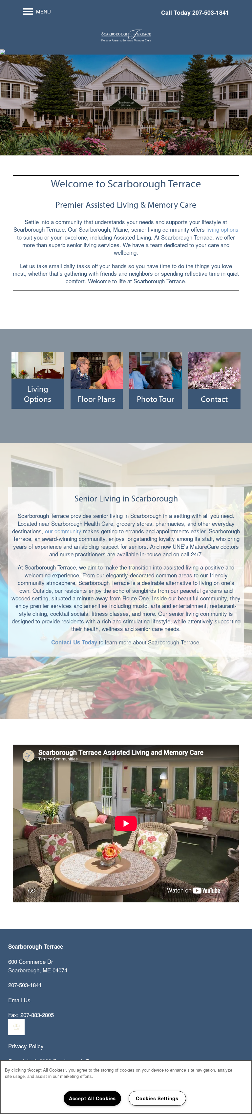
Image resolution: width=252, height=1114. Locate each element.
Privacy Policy (26, 1046)
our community (63, 531)
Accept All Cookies (92, 1098)
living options (222, 229)
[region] (126, 1087)
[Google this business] (16, 1027)
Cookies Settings (157, 1098)
